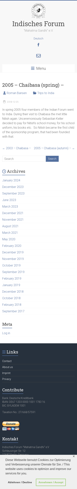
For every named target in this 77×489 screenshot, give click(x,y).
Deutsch (38, 38)
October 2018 (11, 298)
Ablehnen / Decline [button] (20, 482)
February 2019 (11, 278)
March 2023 (10, 206)
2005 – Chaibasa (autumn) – (54, 148)
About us (7, 367)
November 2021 (13, 219)
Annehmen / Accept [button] (50, 482)
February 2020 (11, 246)
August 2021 (10, 226)
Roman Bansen (17, 93)
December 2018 (13, 291)
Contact (7, 361)
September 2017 (13, 311)
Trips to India (45, 93)
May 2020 (8, 239)
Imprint (6, 373)
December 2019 (13, 252)
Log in (6, 333)
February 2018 (11, 304)
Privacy (6, 379)
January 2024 (11, 180)
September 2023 (13, 193)
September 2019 (13, 272)
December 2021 (13, 213)
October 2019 (11, 265)
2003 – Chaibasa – (16, 148)
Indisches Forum (38, 23)
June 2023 (9, 200)
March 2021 (10, 232)
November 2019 (13, 259)
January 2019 (11, 285)
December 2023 (13, 187)
